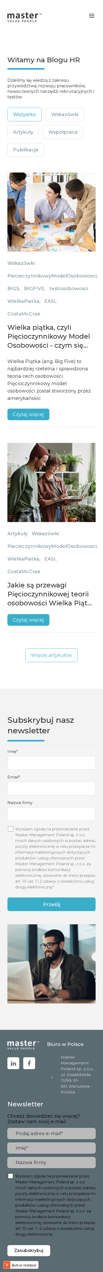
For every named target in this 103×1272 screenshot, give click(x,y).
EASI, (50, 301)
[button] (91, 15)
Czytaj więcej (28, 414)
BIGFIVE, (34, 288)
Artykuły (17, 534)
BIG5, (13, 288)
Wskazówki (21, 263)
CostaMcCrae (23, 314)
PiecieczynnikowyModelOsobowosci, (52, 276)
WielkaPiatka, (23, 301)
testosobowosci (68, 288)
